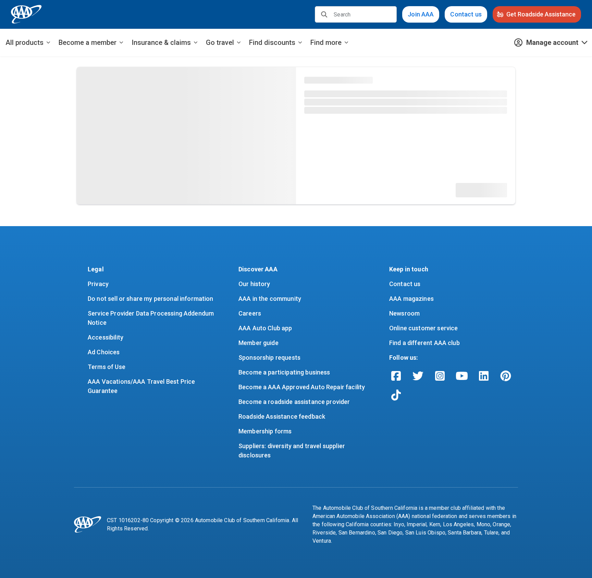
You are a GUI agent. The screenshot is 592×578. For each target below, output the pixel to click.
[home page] (26, 14)
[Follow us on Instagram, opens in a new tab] (440, 375)
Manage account (552, 42)
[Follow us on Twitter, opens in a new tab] (418, 375)
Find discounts (272, 42)
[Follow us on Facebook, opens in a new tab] (396, 375)
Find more (326, 42)
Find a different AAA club (424, 342)
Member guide (258, 342)
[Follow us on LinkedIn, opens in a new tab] (484, 375)
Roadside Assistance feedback (281, 416)
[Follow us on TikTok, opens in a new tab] (396, 395)
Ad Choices (104, 352)
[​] (324, 14)
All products (24, 42)
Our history (254, 283)
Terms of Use (106, 366)
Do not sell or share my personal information (150, 298)
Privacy (98, 283)
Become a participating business (284, 372)
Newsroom (404, 313)
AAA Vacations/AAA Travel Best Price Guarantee (142, 386)
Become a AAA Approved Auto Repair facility (301, 387)
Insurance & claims (161, 42)
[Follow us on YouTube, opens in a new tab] (462, 375)
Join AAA (421, 14)
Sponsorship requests (269, 357)
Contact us (466, 14)
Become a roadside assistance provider (294, 401)
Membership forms (265, 431)
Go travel (220, 42)
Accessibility (105, 337)
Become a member (87, 42)
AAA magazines (411, 298)
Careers (249, 313)
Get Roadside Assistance (541, 14)
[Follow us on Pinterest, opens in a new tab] (506, 375)
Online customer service (423, 328)
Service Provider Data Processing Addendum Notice (151, 318)
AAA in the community (269, 298)
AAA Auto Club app (265, 328)
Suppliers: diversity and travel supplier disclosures (292, 450)
